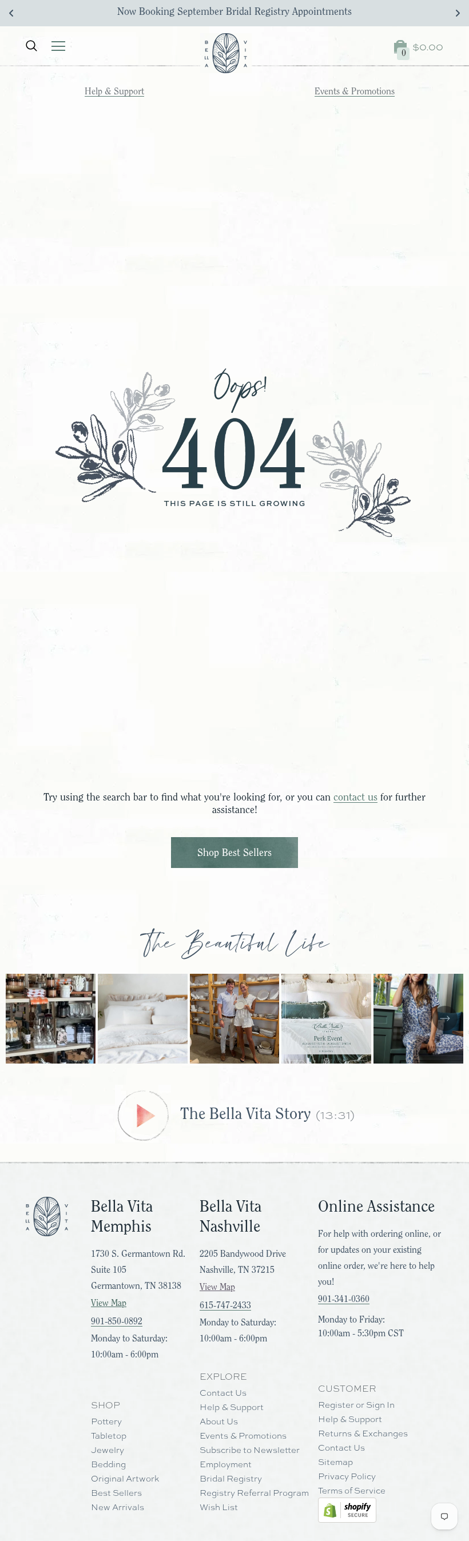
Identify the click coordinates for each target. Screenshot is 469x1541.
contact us (355, 797)
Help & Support (114, 91)
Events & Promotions (355, 91)
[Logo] (226, 53)
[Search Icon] (31, 46)
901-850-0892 (116, 1321)
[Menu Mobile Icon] (58, 46)
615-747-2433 (225, 1305)
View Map (108, 1303)
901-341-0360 (343, 1299)
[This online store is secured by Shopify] (347, 1510)
